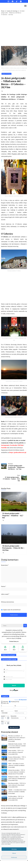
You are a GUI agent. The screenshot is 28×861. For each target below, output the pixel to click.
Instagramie (5, 445)
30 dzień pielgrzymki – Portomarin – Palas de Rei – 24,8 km (13, 548)
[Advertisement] (14, 31)
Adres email (5, 594)
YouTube (4, 447)
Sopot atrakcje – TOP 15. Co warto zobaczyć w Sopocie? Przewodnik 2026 (15, 752)
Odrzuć (14, 853)
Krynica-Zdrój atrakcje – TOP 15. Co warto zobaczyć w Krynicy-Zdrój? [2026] (17, 758)
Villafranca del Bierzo (8, 99)
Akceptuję (14, 849)
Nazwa (3, 586)
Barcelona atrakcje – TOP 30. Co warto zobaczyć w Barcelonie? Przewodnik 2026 (17, 785)
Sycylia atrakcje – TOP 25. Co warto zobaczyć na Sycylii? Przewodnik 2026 (16, 798)
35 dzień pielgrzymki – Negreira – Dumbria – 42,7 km (12, 515)
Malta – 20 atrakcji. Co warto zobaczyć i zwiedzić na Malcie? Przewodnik (16, 765)
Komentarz (5, 565)
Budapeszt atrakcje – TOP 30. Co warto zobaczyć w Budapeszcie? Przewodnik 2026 (17, 778)
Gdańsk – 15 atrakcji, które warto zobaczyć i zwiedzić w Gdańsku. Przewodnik (17, 791)
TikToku (20, 445)
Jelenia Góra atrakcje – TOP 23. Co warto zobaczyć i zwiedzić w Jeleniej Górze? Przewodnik (16, 772)
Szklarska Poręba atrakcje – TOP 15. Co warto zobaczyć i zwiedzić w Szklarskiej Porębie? (17, 745)
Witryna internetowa (7, 602)
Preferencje (14, 857)
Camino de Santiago (6, 74)
